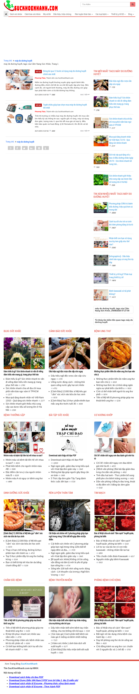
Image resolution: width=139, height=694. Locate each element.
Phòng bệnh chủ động (107, 580)
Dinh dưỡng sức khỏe (16, 492)
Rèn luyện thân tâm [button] (83, 14)
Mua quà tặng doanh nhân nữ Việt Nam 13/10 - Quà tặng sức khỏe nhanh (120, 139)
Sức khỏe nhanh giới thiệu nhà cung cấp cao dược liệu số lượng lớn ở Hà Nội (120, 178)
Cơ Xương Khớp (103, 415)
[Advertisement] (69, 38)
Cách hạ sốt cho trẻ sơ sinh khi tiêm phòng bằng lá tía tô (121, 223)
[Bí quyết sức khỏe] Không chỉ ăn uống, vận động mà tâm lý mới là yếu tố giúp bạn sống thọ (70, 562)
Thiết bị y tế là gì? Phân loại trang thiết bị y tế (120, 276)
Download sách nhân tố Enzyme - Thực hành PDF (34, 686)
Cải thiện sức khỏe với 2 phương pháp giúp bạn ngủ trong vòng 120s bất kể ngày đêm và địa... (69, 547)
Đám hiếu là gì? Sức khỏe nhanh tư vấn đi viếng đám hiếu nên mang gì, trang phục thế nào (120, 102)
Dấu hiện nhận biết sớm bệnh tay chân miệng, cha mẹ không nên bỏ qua (68, 622)
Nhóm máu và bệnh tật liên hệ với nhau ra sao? (23, 455)
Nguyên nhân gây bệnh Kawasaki (112, 559)
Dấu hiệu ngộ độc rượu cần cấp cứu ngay (66, 371)
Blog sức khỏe (12, 331)
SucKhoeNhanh (29, 664)
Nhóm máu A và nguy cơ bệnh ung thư (24, 478)
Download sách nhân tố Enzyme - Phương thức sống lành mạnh (42, 683)
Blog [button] (130, 14)
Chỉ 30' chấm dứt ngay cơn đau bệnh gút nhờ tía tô (114, 457)
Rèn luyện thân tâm (61, 492)
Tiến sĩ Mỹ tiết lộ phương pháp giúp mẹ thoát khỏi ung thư (22, 622)
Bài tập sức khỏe (59, 415)
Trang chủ (8, 60)
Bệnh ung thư (102, 331)
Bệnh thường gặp (14, 415)
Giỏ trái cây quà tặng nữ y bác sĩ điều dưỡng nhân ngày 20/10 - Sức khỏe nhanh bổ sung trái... (121, 159)
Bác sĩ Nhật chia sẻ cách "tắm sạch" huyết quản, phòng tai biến (114, 535)
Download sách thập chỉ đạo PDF (62, 455)
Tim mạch (99, 492)
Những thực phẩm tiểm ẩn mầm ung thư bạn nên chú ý (114, 373)
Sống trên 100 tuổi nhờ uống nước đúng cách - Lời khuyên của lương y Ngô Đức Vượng (70, 571)
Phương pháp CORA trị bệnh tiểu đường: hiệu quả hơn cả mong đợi (121, 206)
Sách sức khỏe (16, 14)
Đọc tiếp (84, 94)
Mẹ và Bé (47, 14)
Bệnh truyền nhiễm (60, 580)
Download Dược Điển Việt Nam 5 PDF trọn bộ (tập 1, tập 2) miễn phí (43, 680)
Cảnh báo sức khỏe (32, 14)
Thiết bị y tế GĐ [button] (117, 14)
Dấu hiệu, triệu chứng (62, 14)
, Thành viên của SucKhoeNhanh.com (54, 78)
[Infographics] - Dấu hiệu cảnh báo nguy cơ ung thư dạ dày (121, 259)
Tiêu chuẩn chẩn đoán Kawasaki (112, 556)
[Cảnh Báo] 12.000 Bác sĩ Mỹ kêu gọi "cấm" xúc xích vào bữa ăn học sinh (23, 535)
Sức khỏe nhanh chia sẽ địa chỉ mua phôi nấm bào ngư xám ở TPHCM (120, 121)
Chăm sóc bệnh (13, 580)
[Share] (10, 148)
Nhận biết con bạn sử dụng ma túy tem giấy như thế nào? (120, 241)
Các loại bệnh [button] (101, 14)
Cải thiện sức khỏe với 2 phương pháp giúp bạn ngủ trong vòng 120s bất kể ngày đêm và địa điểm (68, 536)
